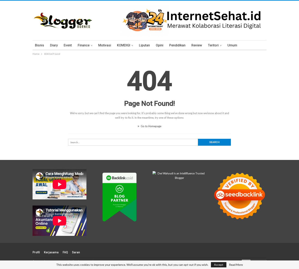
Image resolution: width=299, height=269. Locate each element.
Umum (232, 45)
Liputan (144, 45)
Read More (236, 264)
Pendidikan (177, 45)
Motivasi (104, 45)
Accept (218, 264)
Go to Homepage (150, 126)
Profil (36, 252)
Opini (159, 45)
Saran (76, 252)
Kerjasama (51, 252)
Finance (83, 45)
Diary (54, 45)
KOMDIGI (123, 45)
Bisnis (39, 45)
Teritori (213, 45)
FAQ (65, 252)
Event (68, 45)
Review (196, 45)
